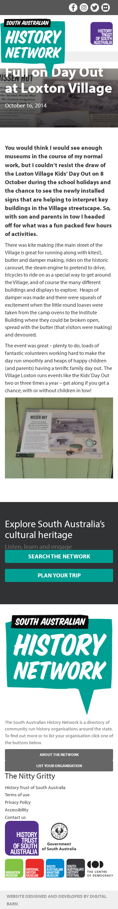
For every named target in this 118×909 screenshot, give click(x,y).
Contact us (15, 817)
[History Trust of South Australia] (22, 837)
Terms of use (17, 794)
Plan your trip (59, 575)
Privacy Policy (18, 802)
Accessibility (17, 809)
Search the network (59, 556)
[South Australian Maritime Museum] (55, 868)
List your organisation (59, 765)
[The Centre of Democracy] (100, 868)
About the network (59, 754)
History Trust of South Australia (35, 787)
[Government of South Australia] (59, 835)
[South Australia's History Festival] (76, 868)
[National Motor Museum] (35, 868)
